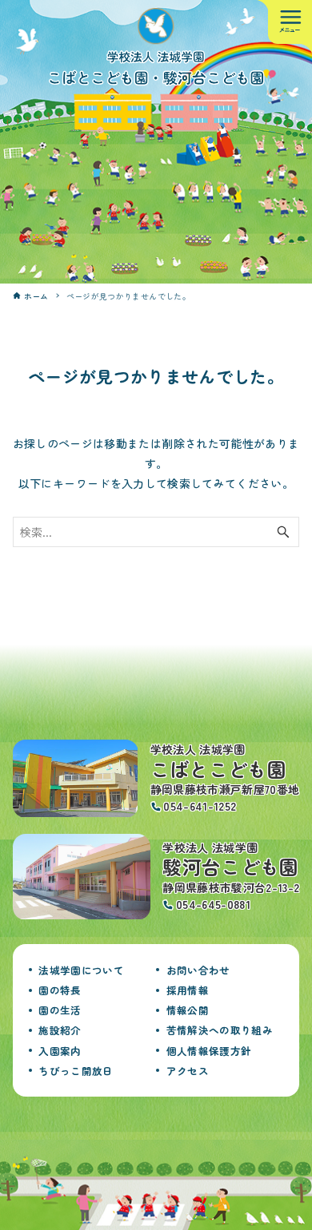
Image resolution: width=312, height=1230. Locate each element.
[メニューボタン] (290, 22)
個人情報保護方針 (209, 1050)
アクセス (187, 1070)
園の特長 (59, 990)
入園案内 (59, 1050)
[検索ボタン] (283, 532)
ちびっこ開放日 (75, 1070)
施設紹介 (59, 1030)
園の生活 (59, 1010)
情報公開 (187, 1010)
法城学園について (81, 970)
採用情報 (187, 990)
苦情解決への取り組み (220, 1030)
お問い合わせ (198, 970)
